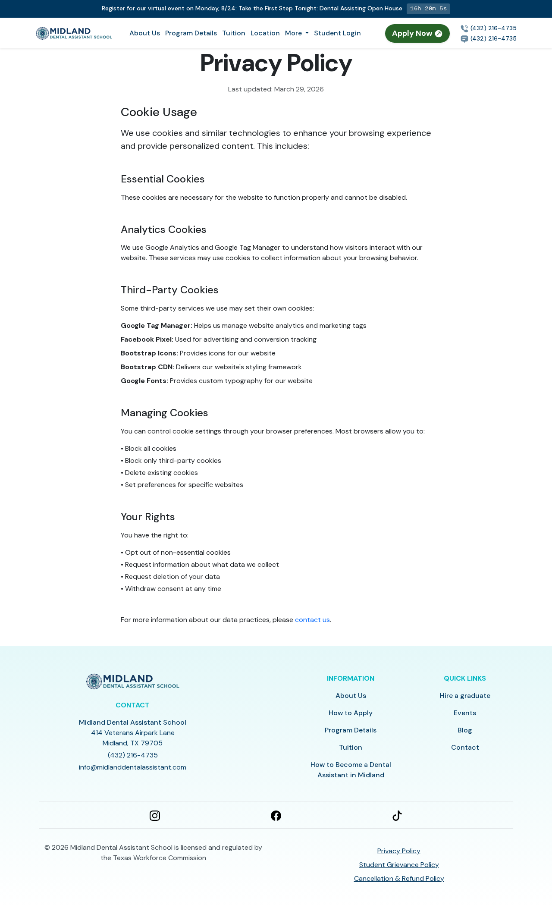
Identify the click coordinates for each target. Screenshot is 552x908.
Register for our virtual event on (252, 8)
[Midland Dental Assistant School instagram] (155, 814)
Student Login (337, 33)
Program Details (191, 33)
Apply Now (413, 33)
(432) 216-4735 (493, 28)
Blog (465, 730)
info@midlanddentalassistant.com (132, 767)
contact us (312, 619)
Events (465, 712)
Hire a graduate (465, 695)
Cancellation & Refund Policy (399, 878)
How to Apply (351, 712)
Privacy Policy (398, 850)
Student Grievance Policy (399, 864)
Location (265, 33)
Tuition (233, 33)
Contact (465, 747)
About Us (144, 33)
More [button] (294, 33)
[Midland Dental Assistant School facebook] (276, 814)
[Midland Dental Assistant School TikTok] (397, 814)
